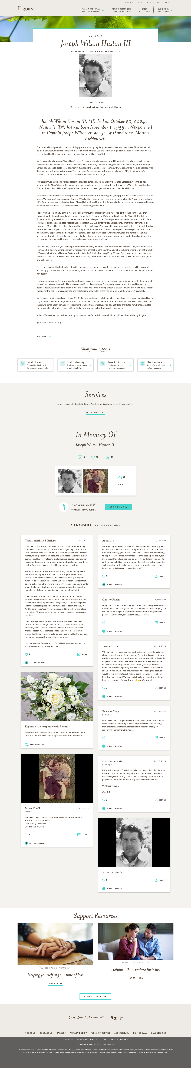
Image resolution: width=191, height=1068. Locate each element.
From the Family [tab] (107, 525)
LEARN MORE (55, 983)
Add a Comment (37, 663)
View (121, 484)
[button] (92, 10)
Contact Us (153, 2)
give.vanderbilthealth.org (49, 322)
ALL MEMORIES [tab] (81, 525)
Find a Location (133, 2)
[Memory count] (80, 456)
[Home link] (26, 8)
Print (168, 2)
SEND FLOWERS (37, 744)
